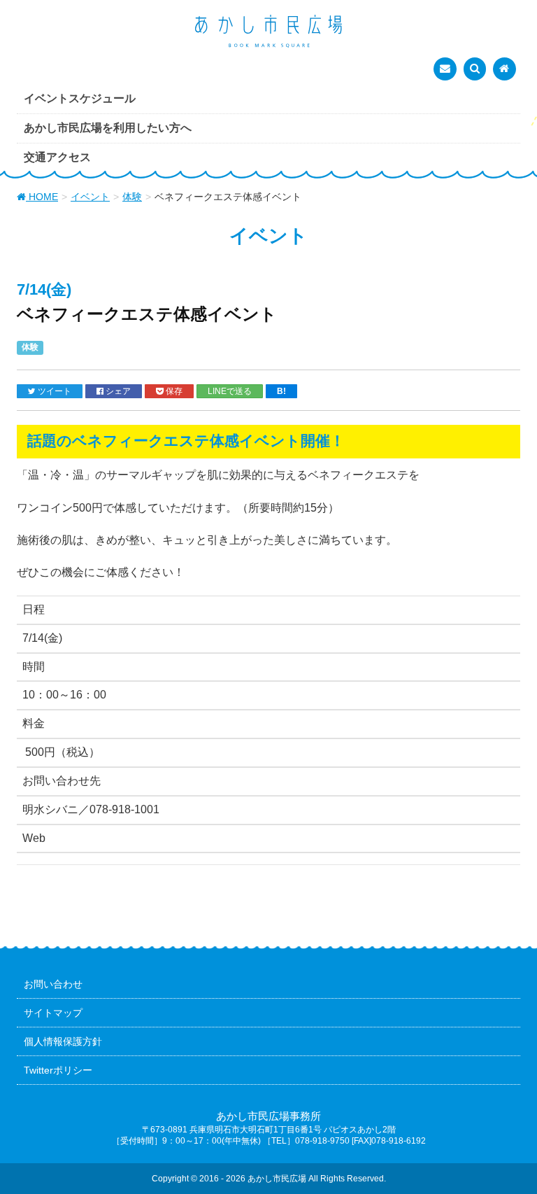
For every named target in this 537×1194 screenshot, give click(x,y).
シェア (117, 390)
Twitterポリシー (58, 1070)
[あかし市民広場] (268, 32)
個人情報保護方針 (63, 1041)
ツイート (53, 390)
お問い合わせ (53, 984)
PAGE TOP (510, 1145)
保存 (173, 390)
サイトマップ (53, 1012)
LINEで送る (230, 390)
